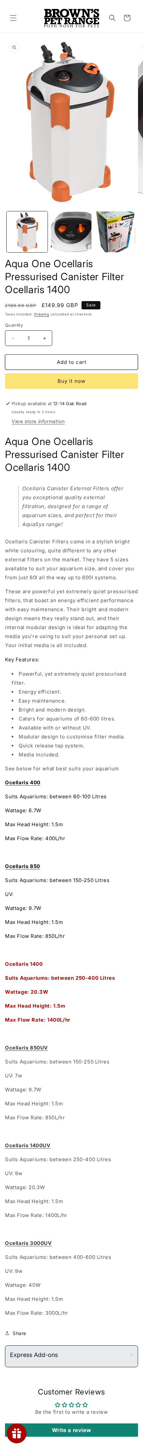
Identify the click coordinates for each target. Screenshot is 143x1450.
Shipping (41, 314)
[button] (13, 18)
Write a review (71, 1430)
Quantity (14, 325)
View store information (38, 421)
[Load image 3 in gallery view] (115, 231)
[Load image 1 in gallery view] (27, 231)
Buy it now (71, 381)
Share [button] (19, 1333)
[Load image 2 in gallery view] (71, 231)
